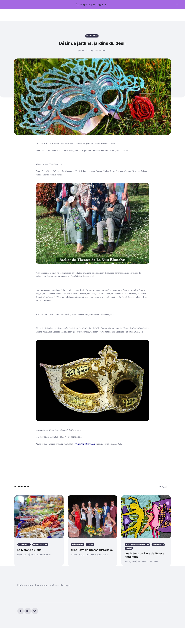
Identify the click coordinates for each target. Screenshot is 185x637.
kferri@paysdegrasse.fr (85, 444)
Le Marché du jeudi (29, 550)
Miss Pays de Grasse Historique (92, 550)
